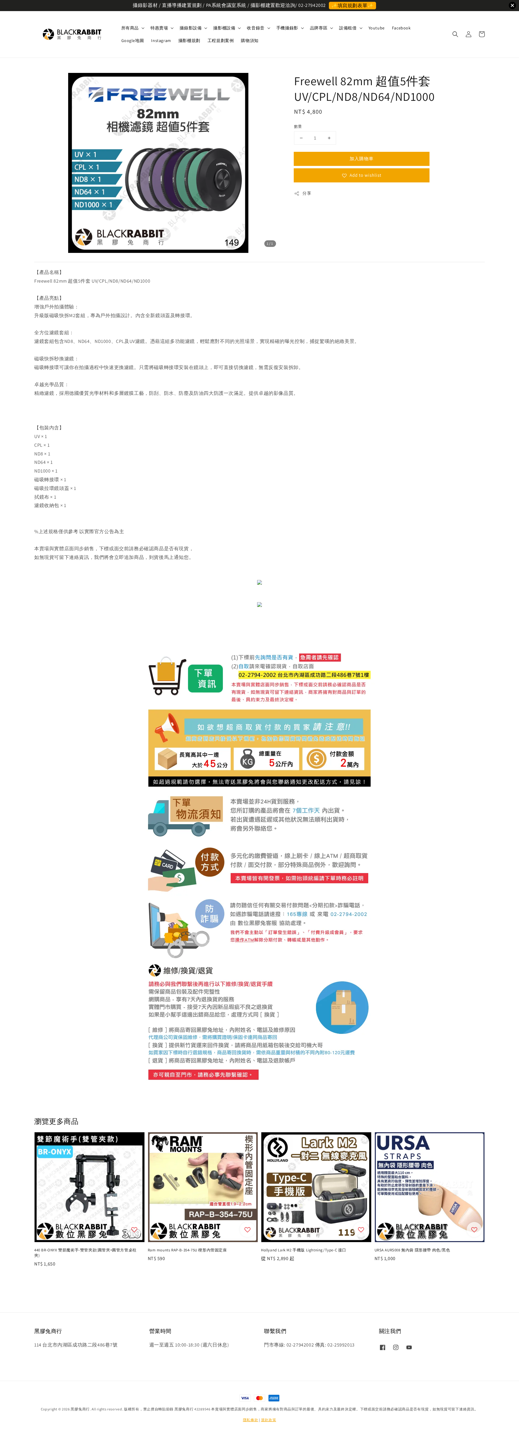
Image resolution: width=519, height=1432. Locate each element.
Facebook (401, 28)
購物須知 (249, 40)
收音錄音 (255, 28)
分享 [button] (306, 193)
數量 (298, 126)
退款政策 (268, 1420)
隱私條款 (250, 1420)
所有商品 (130, 28)
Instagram (161, 40)
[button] (455, 34)
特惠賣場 (159, 28)
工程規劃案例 (221, 40)
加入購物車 (362, 158)
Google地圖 (132, 40)
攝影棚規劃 (189, 40)
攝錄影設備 (191, 28)
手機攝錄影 (287, 28)
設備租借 (348, 28)
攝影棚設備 (224, 28)
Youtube (377, 28)
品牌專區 (318, 28)
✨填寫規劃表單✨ (352, 5)
